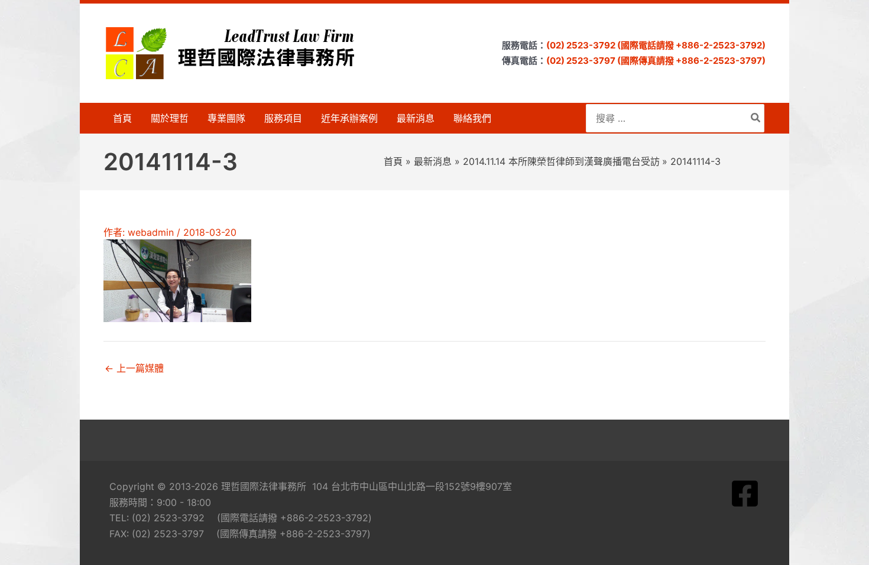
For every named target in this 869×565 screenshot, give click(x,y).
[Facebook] (745, 493)
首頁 (122, 118)
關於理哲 (170, 118)
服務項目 (283, 118)
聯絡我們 (472, 118)
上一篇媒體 (134, 368)
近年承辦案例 (349, 118)
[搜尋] (756, 118)
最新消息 (415, 118)
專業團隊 (226, 118)
